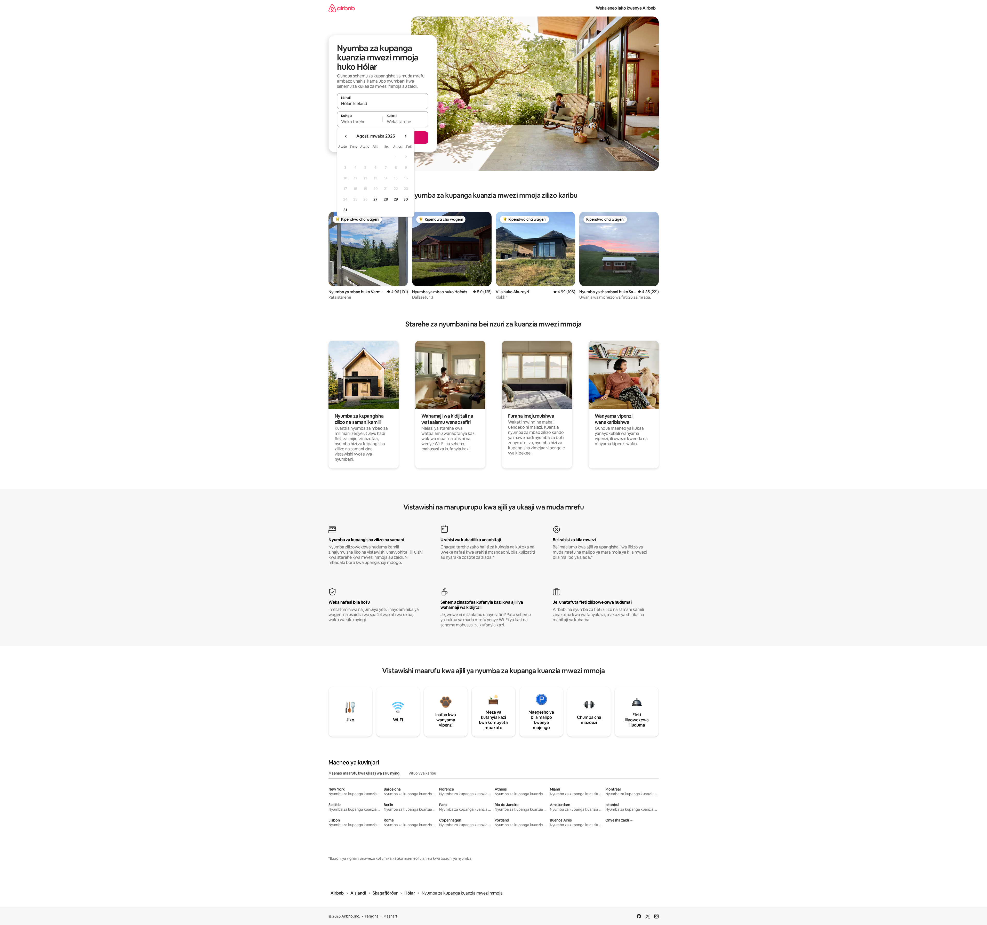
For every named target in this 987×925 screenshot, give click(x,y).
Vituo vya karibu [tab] (422, 773)
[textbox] (360, 121)
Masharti (390, 916)
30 (406, 199)
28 (386, 199)
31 (345, 210)
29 (396, 199)
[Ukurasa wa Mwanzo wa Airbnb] (341, 8)
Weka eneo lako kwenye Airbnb (626, 8)
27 (375, 199)
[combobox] (382, 103)
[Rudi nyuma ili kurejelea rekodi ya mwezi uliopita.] (346, 136)
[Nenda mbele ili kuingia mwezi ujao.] (405, 136)
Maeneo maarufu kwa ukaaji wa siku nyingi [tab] (364, 773)
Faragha (372, 916)
